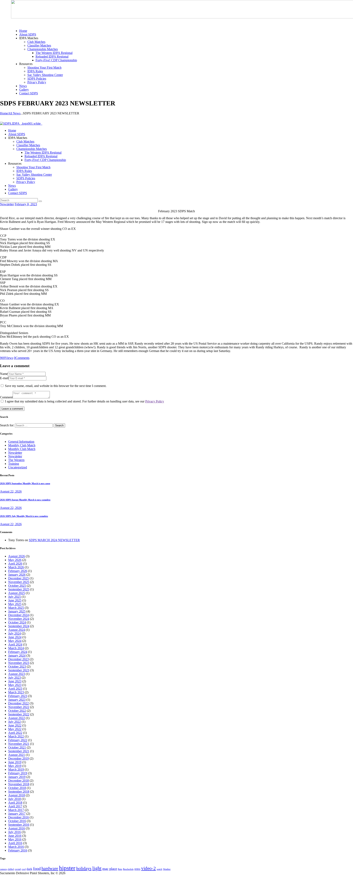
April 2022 (15, 732)
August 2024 (16, 629)
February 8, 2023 (26, 204)
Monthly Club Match (21, 445)
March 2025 (16, 607)
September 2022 (18, 714)
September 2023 (18, 670)
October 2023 (17, 666)
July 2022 (14, 721)
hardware (49, 868)
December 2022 (18, 703)
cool (24, 869)
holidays (84, 868)
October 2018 (17, 788)
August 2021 (16, 755)
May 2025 (14, 604)
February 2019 (17, 773)
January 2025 (17, 611)
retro (137, 869)
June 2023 (14, 681)
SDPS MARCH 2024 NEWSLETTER (54, 540)
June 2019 (14, 762)
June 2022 (14, 725)
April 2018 (15, 802)
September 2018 (18, 791)
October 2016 (17, 821)
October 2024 (17, 622)
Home (4, 113)
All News (14, 113)
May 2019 (14, 766)
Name (4, 373)
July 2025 (14, 596)
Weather (167, 869)
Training (13, 463)
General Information (21, 441)
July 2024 (14, 633)
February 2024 (17, 652)
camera (3, 869)
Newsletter (7, 204)
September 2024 (18, 626)
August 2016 (16, 828)
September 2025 (18, 589)
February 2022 (17, 740)
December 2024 (18, 615)
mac (105, 869)
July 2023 (14, 677)
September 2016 (18, 824)
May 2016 (14, 839)
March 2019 (16, 769)
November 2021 (18, 743)
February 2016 (17, 850)
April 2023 (15, 688)
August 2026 (16, 556)
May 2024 (14, 641)
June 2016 (14, 835)
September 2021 (18, 751)
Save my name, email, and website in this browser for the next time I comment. (55, 386)
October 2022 (17, 710)
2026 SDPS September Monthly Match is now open (25, 483)
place (113, 869)
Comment (6, 397)
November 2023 (18, 663)
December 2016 (18, 817)
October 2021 (17, 747)
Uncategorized (17, 467)
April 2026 (15, 563)
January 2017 (17, 813)
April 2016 (15, 843)
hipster (67, 868)
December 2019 (18, 758)
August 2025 (16, 593)
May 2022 (14, 729)
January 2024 (17, 655)
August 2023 (16, 674)
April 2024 (15, 644)
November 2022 (18, 707)
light (97, 868)
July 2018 (14, 799)
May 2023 (14, 685)
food (37, 868)
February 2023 (17, 696)
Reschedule (128, 869)
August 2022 (16, 718)
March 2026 (16, 567)
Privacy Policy (154, 401)
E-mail (4, 378)
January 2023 (17, 699)
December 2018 (18, 780)
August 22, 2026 (11, 491)
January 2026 (17, 574)
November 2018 (18, 784)
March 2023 (16, 692)
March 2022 (16, 736)
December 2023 (18, 659)
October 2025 (17, 585)
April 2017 (15, 806)
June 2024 (14, 637)
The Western (16, 460)
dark (29, 869)
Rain (120, 869)
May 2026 (14, 560)
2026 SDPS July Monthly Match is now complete (24, 516)
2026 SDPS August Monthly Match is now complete (25, 499)
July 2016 (14, 832)
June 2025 (14, 600)
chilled (11, 869)
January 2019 (17, 777)
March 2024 (16, 648)
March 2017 (16, 810)
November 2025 (18, 582)
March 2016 (16, 846)
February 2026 (17, 571)
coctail (18, 869)
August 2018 (16, 795)
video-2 (148, 868)
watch (159, 869)
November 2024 (18, 618)
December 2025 (18, 578)
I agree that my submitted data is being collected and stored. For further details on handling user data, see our (84, 401)
